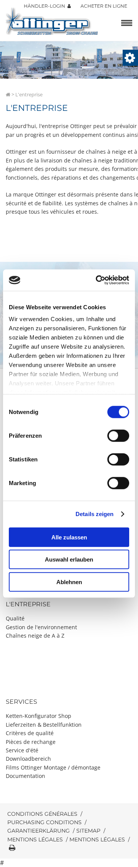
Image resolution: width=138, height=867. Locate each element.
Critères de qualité (30, 733)
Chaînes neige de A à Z (35, 635)
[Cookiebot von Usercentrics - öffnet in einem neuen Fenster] (97, 280)
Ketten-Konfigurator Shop (38, 715)
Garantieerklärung (38, 830)
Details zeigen (94, 514)
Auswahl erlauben (69, 559)
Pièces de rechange (31, 741)
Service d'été (22, 750)
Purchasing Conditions (44, 822)
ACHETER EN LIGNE (103, 6)
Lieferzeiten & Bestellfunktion (44, 724)
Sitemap (88, 830)
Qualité (15, 618)
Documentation (25, 775)
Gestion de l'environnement (41, 627)
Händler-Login (45, 6)
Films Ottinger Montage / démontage (53, 767)
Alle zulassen (69, 537)
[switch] (118, 435)
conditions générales (42, 813)
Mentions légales (35, 839)
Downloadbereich (28, 758)
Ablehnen (69, 581)
